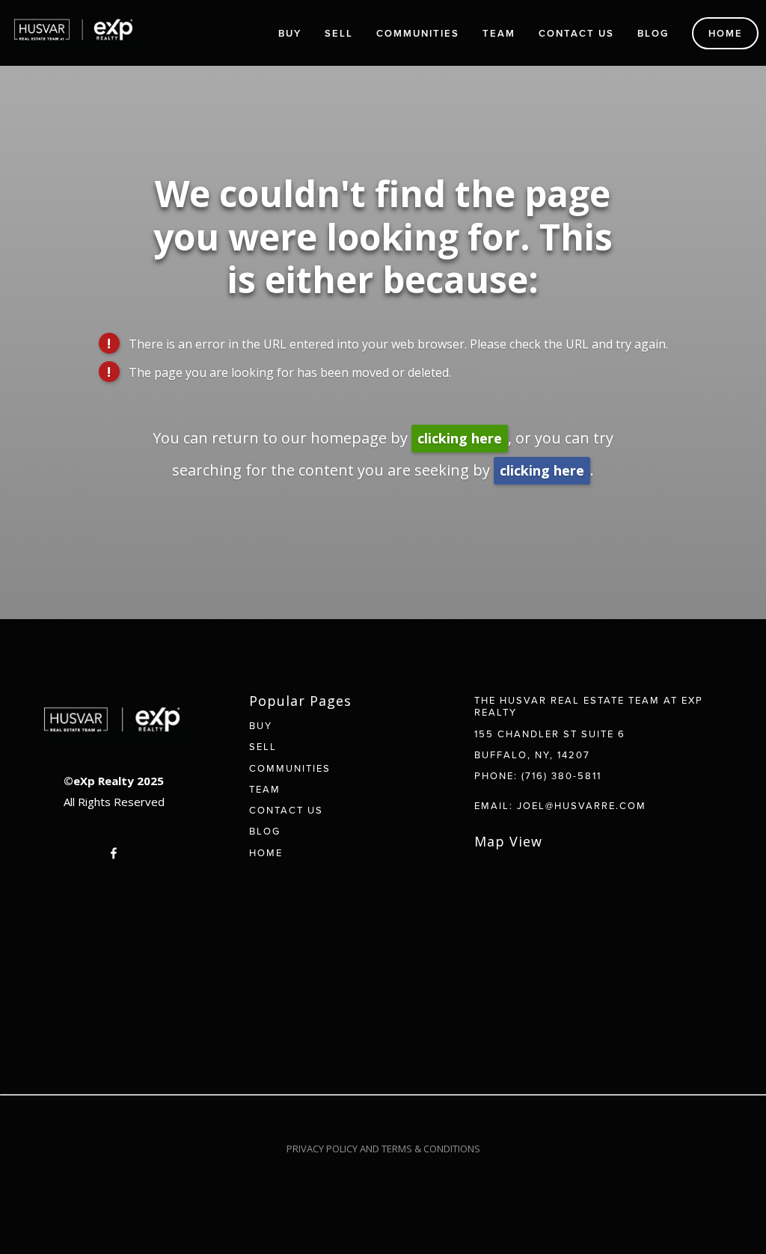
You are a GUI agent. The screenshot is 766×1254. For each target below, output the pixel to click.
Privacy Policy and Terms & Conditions (383, 1148)
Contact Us (576, 33)
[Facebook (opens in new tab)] (114, 853)
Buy (289, 33)
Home (725, 33)
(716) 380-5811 (561, 775)
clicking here (459, 438)
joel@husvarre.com (581, 805)
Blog (653, 33)
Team (498, 33)
